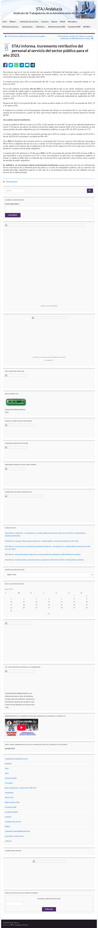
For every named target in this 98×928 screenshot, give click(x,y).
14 (61, 602)
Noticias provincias (10, 27)
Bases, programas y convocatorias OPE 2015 (20, 788)
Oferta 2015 (9, 798)
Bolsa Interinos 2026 (56, 27)
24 (11, 608)
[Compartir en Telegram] (22, 65)
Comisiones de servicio (29, 22)
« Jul (48, 614)
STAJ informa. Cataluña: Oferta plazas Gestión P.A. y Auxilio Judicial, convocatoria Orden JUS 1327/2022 (41, 541)
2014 (7, 769)
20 (49, 605)
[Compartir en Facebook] (5, 65)
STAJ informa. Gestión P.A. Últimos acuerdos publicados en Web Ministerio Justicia (75, 37)
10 (11, 602)
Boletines (40, 27)
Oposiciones (27, 27)
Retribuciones (11, 182)
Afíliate (13, 22)
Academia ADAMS (11, 812)
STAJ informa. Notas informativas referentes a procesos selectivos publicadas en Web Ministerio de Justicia (43, 555)
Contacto (45, 22)
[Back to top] (92, 922)
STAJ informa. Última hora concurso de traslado (26, 36)
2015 (7, 773)
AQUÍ (13, 749)
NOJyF (62, 22)
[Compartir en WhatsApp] (16, 65)
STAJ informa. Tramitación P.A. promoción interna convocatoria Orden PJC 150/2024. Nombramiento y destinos (44, 560)
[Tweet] (11, 65)
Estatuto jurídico (11, 778)
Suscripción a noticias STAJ (14, 836)
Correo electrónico (12, 204)
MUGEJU (86, 27)
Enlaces (54, 22)
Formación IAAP (74, 27)
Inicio (4, 22)
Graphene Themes (21, 925)
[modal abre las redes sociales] (32, 65)
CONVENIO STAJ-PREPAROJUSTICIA (17, 831)
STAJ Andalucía (49, 8)
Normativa (72, 22)
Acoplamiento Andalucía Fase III (16, 759)
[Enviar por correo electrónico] (27, 65)
